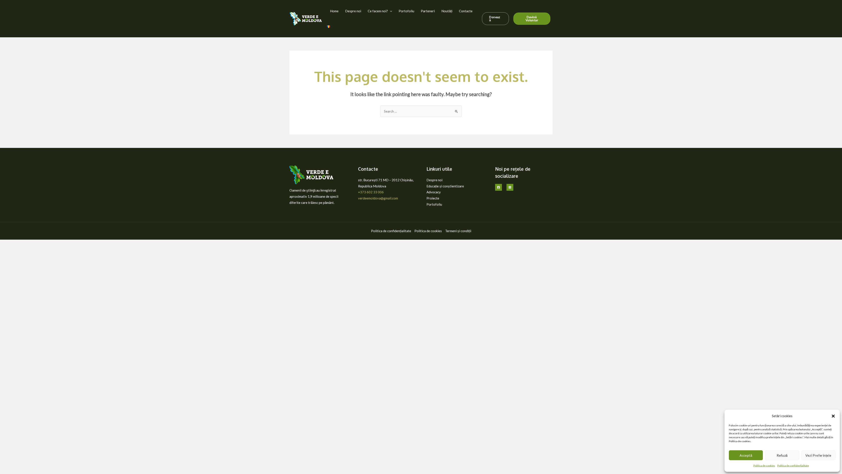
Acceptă (746, 455)
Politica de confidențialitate (793, 465)
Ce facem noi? (378, 11)
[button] (833, 416)
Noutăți (446, 11)
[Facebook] (498, 187)
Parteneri (428, 11)
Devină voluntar (532, 18)
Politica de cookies (764, 465)
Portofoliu (406, 11)
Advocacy (433, 192)
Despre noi (353, 11)
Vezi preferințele (818, 455)
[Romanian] (328, 26)
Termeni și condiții (458, 231)
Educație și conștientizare (445, 186)
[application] (390, 11)
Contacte (466, 11)
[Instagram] (510, 187)
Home (334, 11)
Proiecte (432, 198)
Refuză (782, 455)
